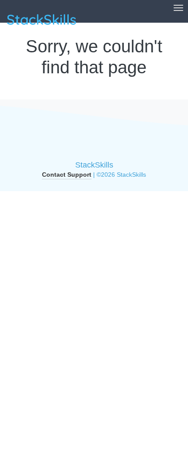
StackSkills (94, 165)
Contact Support (66, 174)
